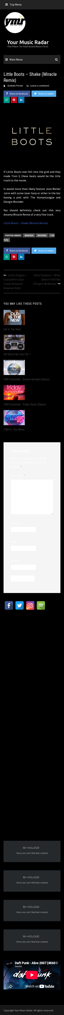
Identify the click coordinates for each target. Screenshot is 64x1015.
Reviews (42, 235)
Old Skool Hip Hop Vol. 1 (17, 354)
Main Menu (16, 59)
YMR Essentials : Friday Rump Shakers (25, 404)
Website (16, 560)
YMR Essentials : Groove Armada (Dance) (26, 379)
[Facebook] (8, 605)
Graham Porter (15, 85)
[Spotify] (40, 605)
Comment (18, 475)
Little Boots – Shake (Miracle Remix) (26, 223)
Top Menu (16, 4)
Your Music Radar (28, 42)
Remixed (29, 235)
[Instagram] (30, 605)
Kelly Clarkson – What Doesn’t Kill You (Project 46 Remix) (46, 279)
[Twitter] (19, 605)
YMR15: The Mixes (14, 429)
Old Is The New (12, 329)
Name (14, 522)
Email (14, 541)
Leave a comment (39, 85)
